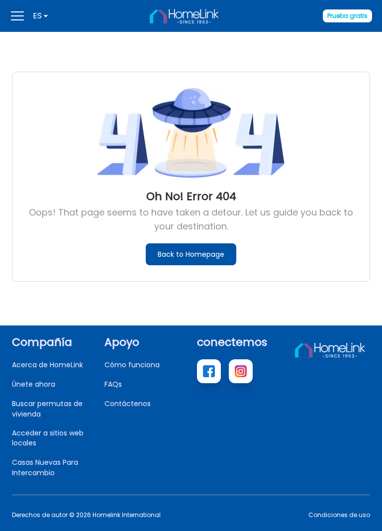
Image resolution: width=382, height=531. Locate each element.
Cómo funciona (132, 365)
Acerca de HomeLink (47, 365)
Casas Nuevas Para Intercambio (45, 467)
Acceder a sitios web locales (48, 438)
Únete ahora (33, 384)
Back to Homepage (191, 254)
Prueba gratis (347, 15)
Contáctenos (127, 404)
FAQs (113, 384)
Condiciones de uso (339, 515)
